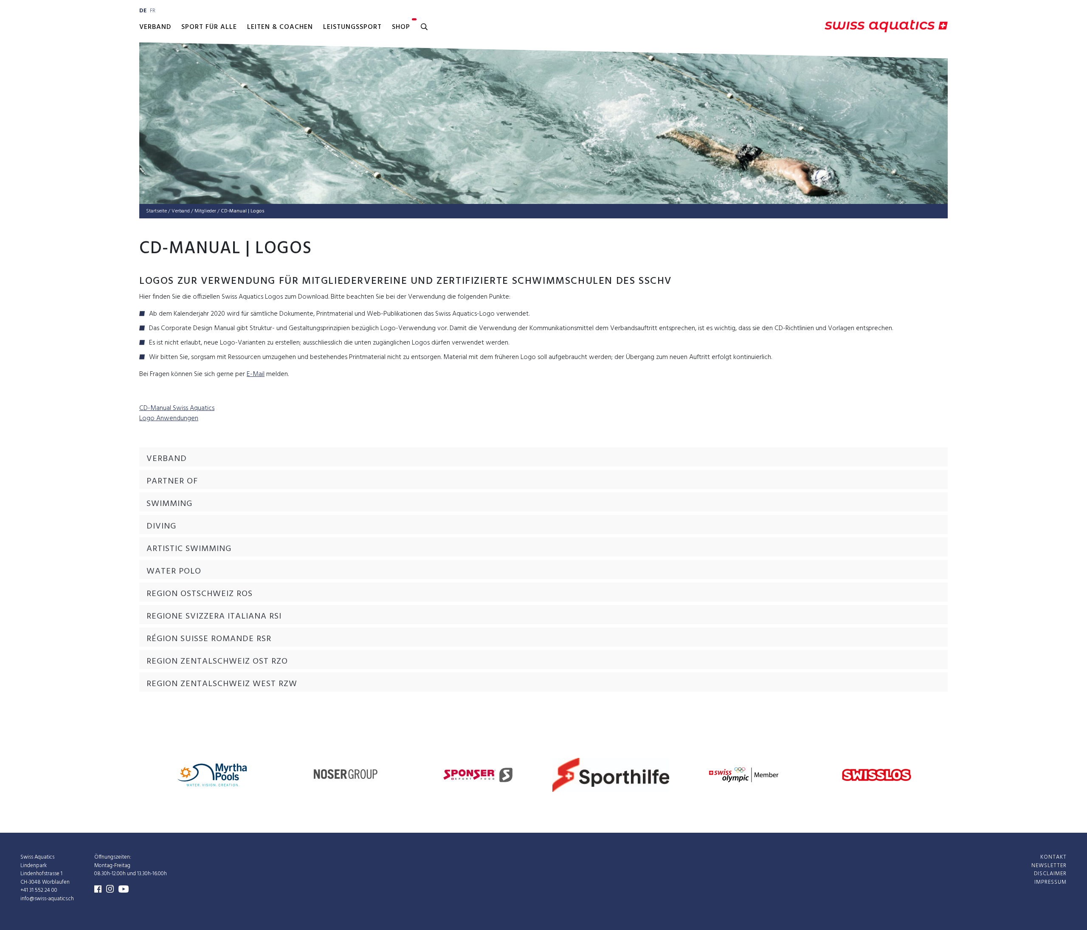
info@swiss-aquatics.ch (47, 898)
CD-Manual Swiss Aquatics (176, 408)
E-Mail (256, 374)
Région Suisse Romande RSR (208, 639)
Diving (161, 526)
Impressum (1050, 882)
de (142, 10)
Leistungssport (352, 27)
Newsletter (1049, 865)
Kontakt (1053, 857)
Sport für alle (209, 27)
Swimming (169, 504)
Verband (155, 27)
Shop (401, 27)
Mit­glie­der (205, 211)
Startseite (156, 211)
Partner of (172, 481)
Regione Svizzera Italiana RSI (214, 616)
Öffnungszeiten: (112, 857)
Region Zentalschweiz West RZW (221, 684)
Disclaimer (1050, 873)
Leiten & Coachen (280, 27)
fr (152, 10)
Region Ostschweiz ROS (199, 594)
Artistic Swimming (188, 549)
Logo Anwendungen (168, 418)
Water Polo (173, 571)
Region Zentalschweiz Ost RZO (217, 661)
